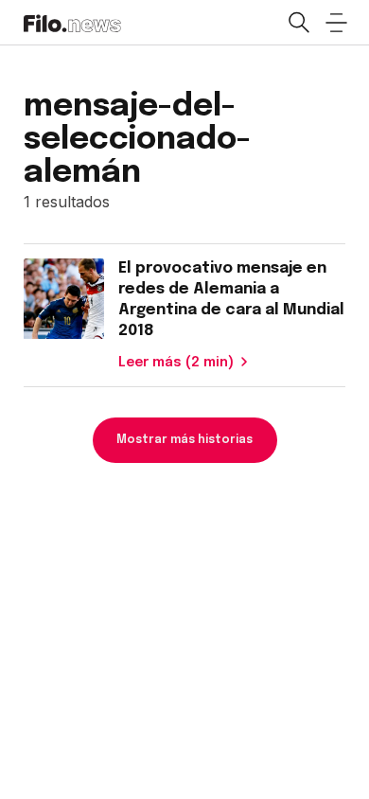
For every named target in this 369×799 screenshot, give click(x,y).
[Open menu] (336, 23)
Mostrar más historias (184, 440)
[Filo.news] (72, 21)
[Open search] (298, 23)
